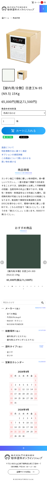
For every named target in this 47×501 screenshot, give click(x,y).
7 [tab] (27, 286)
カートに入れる (23, 131)
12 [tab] (23, 289)
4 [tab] (16, 286)
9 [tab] (35, 286)
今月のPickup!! (14, 317)
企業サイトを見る (24, 472)
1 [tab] (5, 286)
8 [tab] (31, 286)
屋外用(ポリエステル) (16, 336)
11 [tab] (42, 286)
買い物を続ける (9, 161)
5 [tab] (20, 286)
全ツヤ (10, 352)
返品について (8, 147)
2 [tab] (8, 286)
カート (39, 2)
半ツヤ (10, 355)
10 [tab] (38, 286)
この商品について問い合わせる (16, 158)
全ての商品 (12, 313)
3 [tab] (12, 286)
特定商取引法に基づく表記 (14, 150)
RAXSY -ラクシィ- (15, 320)
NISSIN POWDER (15, 324)
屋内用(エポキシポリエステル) (20, 339)
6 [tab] (23, 286)
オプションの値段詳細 (12, 154)
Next (45, 262)
